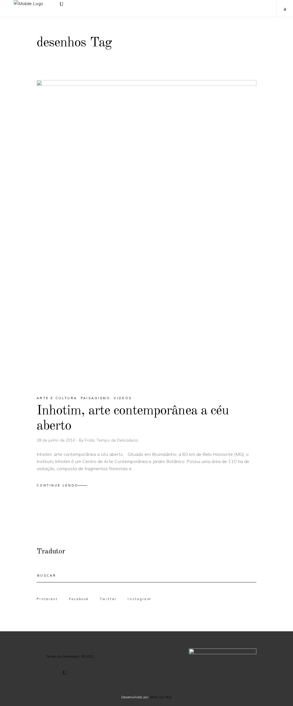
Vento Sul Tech (160, 697)
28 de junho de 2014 (56, 440)
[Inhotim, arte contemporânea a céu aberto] (146, 232)
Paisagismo (95, 398)
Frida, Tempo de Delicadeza (111, 440)
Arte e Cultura (57, 398)
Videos (123, 398)
